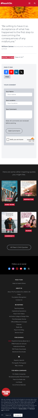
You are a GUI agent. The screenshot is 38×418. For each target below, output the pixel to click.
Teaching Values (19, 308)
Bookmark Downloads (19, 351)
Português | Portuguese (19, 363)
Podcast (19, 324)
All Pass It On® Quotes (19, 247)
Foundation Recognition (19, 297)
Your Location (10, 100)
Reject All (8, 415)
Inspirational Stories (19, 346)
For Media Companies (19, 374)
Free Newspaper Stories (19, 319)
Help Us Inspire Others (19, 283)
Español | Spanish (19, 360)
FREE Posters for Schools (19, 343)
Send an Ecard (19, 332)
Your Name (10, 91)
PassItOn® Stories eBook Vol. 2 (19, 341)
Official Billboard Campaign (19, 321)
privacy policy (23, 408)
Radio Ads (19, 327)
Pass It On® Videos (19, 313)
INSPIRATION (28, 199)
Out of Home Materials (19, 385)
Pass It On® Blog (19, 330)
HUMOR (28, 231)
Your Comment (11, 109)
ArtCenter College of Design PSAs (19, 316)
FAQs (19, 294)
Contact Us (19, 300)
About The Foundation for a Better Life (19, 292)
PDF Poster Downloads (19, 349)
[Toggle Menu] (29, 3)
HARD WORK (9, 204)
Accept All (18, 415)
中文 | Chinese (19, 365)
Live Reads (19, 382)
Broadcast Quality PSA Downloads (19, 376)
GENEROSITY (9, 236)
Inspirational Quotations (19, 311)
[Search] (34, 3)
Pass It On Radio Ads (19, 379)
